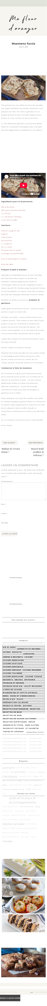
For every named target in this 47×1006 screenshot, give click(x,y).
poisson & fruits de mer (10, 806)
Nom (3, 504)
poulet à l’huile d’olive (18, 815)
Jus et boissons (33, 686)
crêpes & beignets (13, 657)
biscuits (17, 652)
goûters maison (36, 780)
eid (3, 781)
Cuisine (29, 657)
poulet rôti (5, 815)
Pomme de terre (26, 807)
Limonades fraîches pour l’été (14, 738)
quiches (27, 705)
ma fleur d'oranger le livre (13, 789)
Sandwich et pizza (13, 725)
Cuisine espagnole (13, 667)
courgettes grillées (25, 776)
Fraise (19, 781)
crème (35, 776)
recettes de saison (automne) (19, 718)
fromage (26, 780)
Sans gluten (32, 725)
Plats (20, 699)
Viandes (7, 841)
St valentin (32, 728)
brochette (5, 772)
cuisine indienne (32, 670)
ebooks (19, 680)
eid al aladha (11, 780)
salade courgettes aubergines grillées (23, 828)
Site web (4, 523)
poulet (38, 807)
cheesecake (32, 772)
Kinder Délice (27, 785)
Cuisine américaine (13, 660)
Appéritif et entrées (29, 649)
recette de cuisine (34, 815)
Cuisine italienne (12, 673)
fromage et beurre (13, 683)
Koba (31, 992)
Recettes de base (12, 712)
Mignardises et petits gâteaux (20, 693)
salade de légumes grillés (10, 832)
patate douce (37, 789)
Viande (33, 837)
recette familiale (25, 819)
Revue (32, 722)
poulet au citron (7, 811)
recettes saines (32, 824)
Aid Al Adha (9, 647)
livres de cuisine (12, 689)
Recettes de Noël (12, 715)
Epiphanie (30, 680)
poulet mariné (30, 811)
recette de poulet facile (10, 819)
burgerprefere (18, 772)
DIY (41, 776)
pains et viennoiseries (22, 696)
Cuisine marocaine (13, 676)
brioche (33, 767)
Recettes (35, 709)
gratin (4, 785)
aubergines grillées (23, 767)
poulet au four (19, 811)
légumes (37, 785)
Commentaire (7, 481)
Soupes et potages (13, 728)
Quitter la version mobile (10, 998)
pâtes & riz (9, 699)
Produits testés (12, 705)
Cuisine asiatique (12, 663)
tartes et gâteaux (13, 731)
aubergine (8, 767)
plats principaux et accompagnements (22, 800)
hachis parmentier (15, 785)
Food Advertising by (16, 577)
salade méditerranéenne (10, 837)
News (6, 696)
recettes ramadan (13, 823)
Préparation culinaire (15, 702)
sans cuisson (25, 837)
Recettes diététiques (15, 722)
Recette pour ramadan (15, 709)
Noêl (28, 789)
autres (7, 652)
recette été (5, 828)
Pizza (4, 793)
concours (28, 654)
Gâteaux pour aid (13, 686)
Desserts (8, 680)
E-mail (4, 513)
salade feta (24, 832)
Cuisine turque (33, 676)
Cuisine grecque (12, 670)
